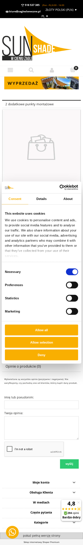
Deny (41, 355)
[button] (10, 70)
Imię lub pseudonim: (19, 397)
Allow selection (41, 342)
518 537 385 (32, 5)
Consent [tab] (15, 198)
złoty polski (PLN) (61, 10)
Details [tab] (41, 198)
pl (45, 16)
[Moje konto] (52, 70)
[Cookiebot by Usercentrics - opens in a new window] (59, 187)
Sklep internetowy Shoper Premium (41, 542)
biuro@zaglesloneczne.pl (25, 11)
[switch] (72, 284)
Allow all (41, 330)
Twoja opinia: (13, 413)
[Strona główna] (41, 41)
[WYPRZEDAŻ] (41, 82)
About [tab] (68, 198)
